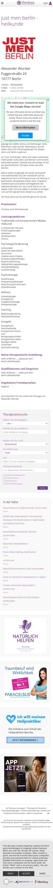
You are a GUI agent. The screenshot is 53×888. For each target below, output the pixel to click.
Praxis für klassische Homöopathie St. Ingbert (24, 577)
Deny (10, 873)
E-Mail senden (17, 87)
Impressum (45, 810)
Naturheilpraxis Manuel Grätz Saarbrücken (23, 568)
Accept (25, 135)
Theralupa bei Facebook (36, 808)
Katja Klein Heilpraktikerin (15, 543)
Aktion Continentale (34, 813)
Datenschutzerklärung (30, 810)
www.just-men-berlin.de (21, 90)
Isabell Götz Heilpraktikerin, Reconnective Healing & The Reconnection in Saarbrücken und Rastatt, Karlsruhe (24, 520)
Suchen (43, 488)
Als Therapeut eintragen (15, 808)
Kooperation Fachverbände (14, 813)
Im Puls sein (8, 560)
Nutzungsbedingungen (11, 810)
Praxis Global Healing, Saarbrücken (19, 552)
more (42, 873)
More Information (25, 127)
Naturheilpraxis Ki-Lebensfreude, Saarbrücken (25, 508)
